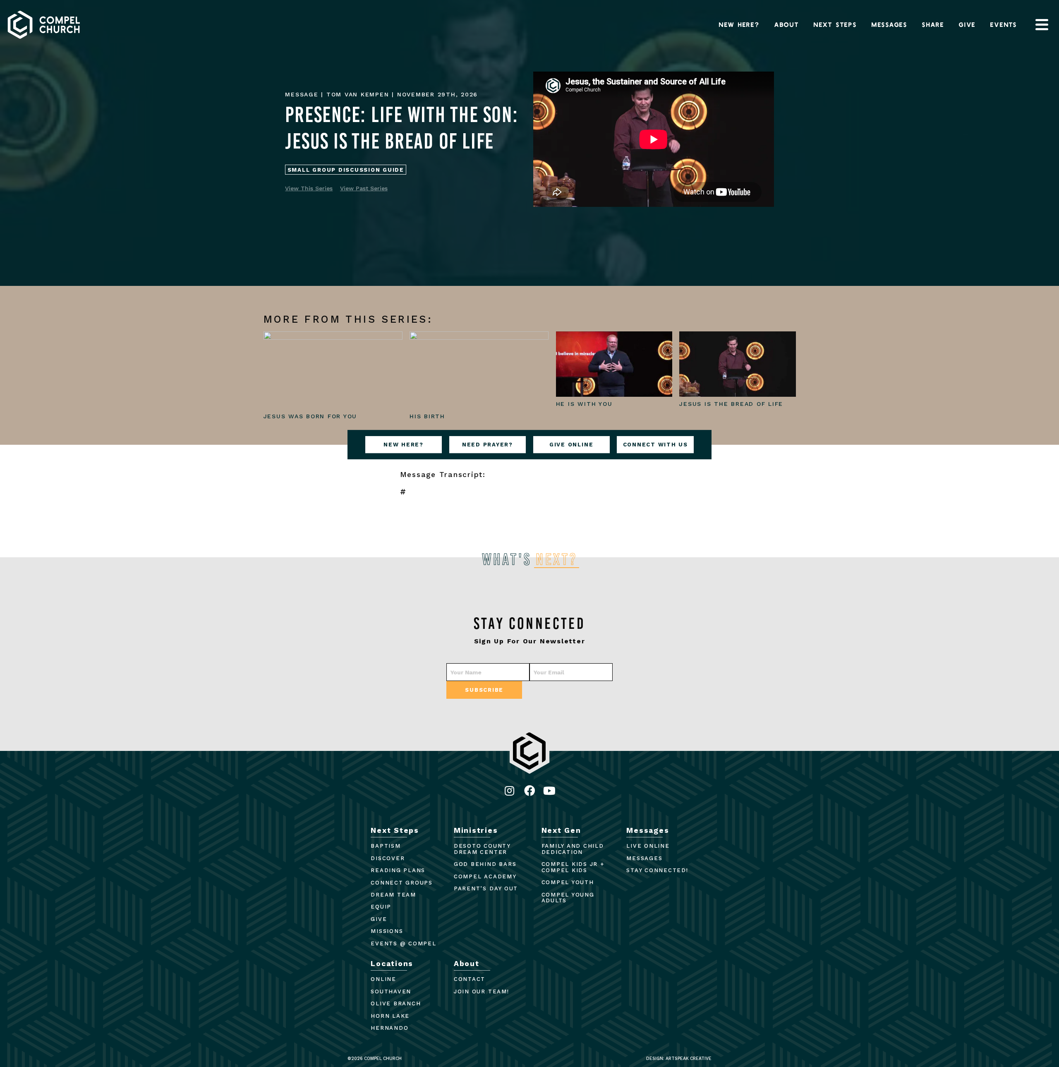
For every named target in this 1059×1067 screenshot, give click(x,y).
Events (1003, 24)
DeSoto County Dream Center (482, 849)
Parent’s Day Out (486, 888)
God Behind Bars (485, 864)
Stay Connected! (657, 870)
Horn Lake (390, 1016)
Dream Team (393, 895)
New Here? (739, 24)
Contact (469, 979)
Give (967, 24)
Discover (388, 858)
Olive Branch (396, 1003)
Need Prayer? (487, 444)
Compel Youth (567, 882)
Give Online (571, 444)
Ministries (476, 830)
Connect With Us (655, 444)
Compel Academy (485, 876)
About (786, 24)
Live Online (647, 846)
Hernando (389, 1028)
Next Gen (561, 830)
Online (383, 979)
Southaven (391, 991)
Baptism (385, 846)
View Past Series (364, 188)
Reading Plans (398, 870)
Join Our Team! (481, 991)
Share (933, 24)
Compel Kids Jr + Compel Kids (572, 867)
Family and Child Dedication (572, 849)
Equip (381, 907)
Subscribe (484, 690)
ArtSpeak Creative (689, 1058)
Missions (387, 931)
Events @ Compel (403, 943)
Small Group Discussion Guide (346, 170)
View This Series (309, 188)
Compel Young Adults (567, 898)
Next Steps (835, 24)
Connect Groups (402, 883)
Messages (890, 24)
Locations (392, 963)
